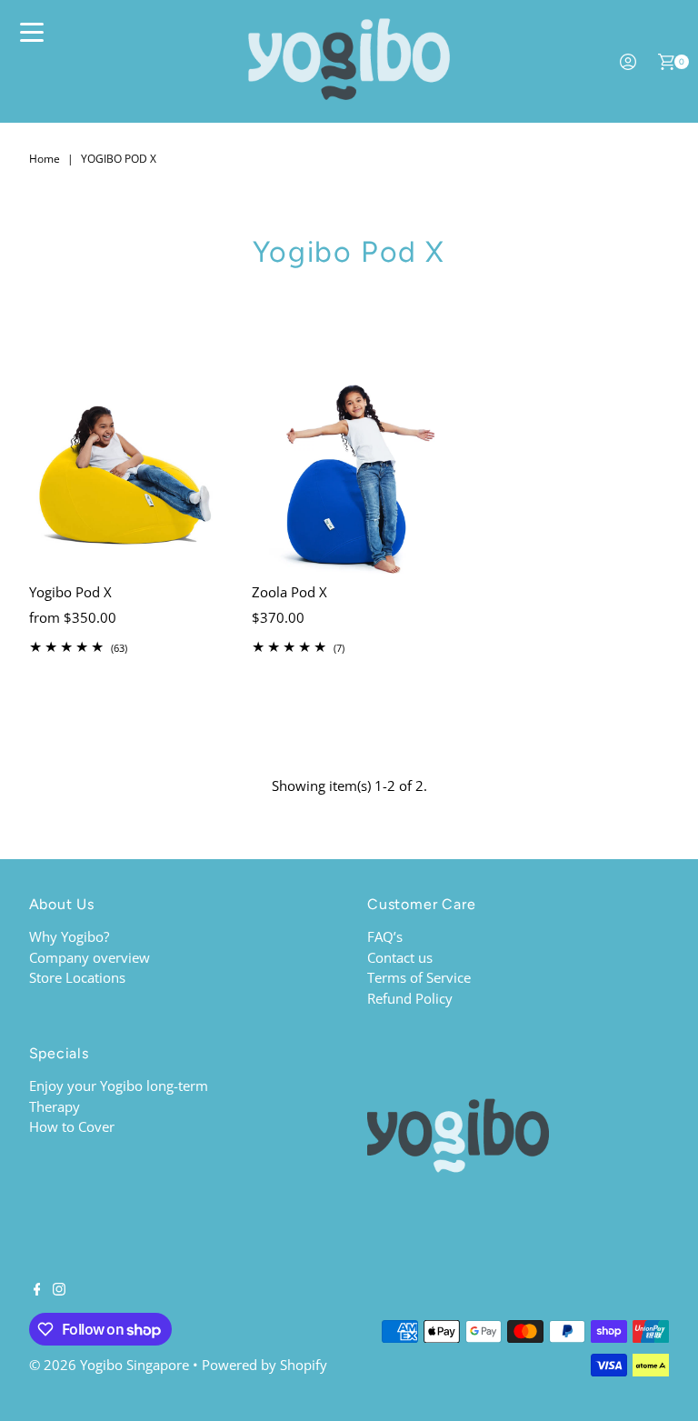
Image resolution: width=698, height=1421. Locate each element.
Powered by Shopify (264, 1365)
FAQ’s (385, 936)
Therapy (54, 1106)
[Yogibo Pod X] (126, 477)
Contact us (400, 957)
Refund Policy (410, 998)
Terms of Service (419, 977)
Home (44, 158)
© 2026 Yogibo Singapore (109, 1365)
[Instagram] (59, 1290)
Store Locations (77, 977)
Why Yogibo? (69, 936)
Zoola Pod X (289, 592)
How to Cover (72, 1126)
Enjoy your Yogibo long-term (118, 1085)
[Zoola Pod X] (349, 477)
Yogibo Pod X (70, 592)
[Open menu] (32, 32)
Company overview (89, 957)
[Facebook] (37, 1290)
